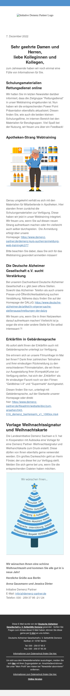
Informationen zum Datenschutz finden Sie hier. (35, 653)
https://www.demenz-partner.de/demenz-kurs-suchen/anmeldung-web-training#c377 (32, 241)
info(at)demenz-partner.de (30, 593)
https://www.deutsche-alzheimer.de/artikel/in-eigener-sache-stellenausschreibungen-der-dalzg (33, 306)
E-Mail (33, 632)
